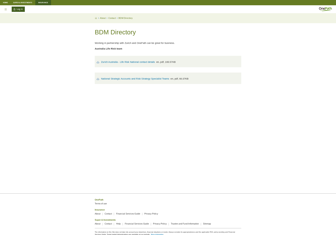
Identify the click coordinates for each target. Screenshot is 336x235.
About (98, 214)
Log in (20, 9)
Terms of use (101, 203)
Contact (109, 214)
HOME (5, 3)
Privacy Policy (151, 214)
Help (118, 224)
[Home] (325, 9)
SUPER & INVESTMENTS (22, 3)
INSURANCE (43, 3)
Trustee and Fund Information (185, 224)
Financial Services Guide (128, 214)
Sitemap (207, 224)
